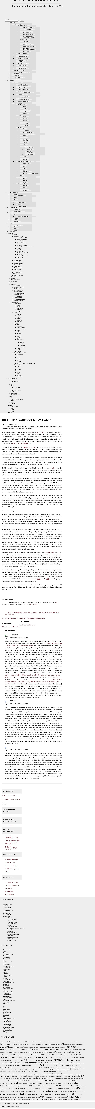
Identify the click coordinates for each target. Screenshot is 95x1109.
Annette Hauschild (28, 27)
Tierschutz (26, 96)
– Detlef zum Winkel (11, 922)
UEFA (16, 1094)
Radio (15, 220)
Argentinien (26, 190)
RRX (14, 618)
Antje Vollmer (53, 1044)
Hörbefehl (6, 981)
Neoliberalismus (30, 1080)
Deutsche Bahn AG (59, 1055)
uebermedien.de (10, 1094)
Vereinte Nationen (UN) (10, 1097)
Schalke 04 (27, 1088)
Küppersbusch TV (27, 44)
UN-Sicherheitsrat (51, 1094)
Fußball (12, 232)
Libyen (1, 1078)
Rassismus (2, 1086)
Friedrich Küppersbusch (12, 1066)
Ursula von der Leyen (63, 1094)
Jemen (24, 170)
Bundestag (15, 1052)
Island (29, 151)
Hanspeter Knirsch (28, 36)
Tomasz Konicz (82, 1091)
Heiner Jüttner (22, 60)
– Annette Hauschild (11, 919)
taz (49, 1091)
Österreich (26, 139)
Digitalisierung (22, 1057)
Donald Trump (41, 1057)
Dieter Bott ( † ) (27, 31)
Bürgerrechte (26, 612)
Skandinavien (26, 146)
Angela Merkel (6, 1044)
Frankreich (26, 130)
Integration (6, 985)
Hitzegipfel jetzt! (9, 894)
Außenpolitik (22, 84)
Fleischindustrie (27, 92)
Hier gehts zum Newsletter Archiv (11, 799)
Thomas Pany (71, 1091)
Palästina (50, 1083)
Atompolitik (6, 955)
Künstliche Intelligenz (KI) (68, 1076)
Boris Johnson (38, 1049)
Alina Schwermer (56, 1042)
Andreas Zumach (23, 53)
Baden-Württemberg (45, 1047)
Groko (41, 1068)
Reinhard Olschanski (29, 49)
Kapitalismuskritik (8, 988)
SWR (28, 1091)
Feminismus (64, 1060)
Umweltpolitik (22, 94)
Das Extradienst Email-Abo (9, 796)
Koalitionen (30, 1076)
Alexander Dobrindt (49, 1042)
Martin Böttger (22, 63)
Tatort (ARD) (45, 1091)
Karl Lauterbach (80, 1074)
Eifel (19, 204)
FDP (60, 1060)
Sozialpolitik (6, 1014)
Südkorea (25, 111)
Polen (24, 128)
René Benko (35, 1086)
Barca (55, 1047)
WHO (52, 1097)
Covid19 (13, 1055)
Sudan (24, 122)
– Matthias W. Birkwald (12, 934)
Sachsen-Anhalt (9, 891)
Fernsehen (72, 1060)
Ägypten (25, 116)
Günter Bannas (80, 1068)
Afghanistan (26, 163)
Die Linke (11, 1058)
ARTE (7, 1047)
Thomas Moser (64, 1091)
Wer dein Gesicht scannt (11, 882)
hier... (56, 602)
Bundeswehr (41, 1052)
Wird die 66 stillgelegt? (11, 859)
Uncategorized (7, 1021)
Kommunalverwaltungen (42, 1076)
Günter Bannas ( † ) (28, 34)
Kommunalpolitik (23, 89)
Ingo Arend (21, 62)
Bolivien (25, 189)
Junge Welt (51, 1074)
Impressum (17, 79)
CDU (55, 1052)
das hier (53, 468)
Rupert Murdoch (66, 1086)
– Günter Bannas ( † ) (11, 925)
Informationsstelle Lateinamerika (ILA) (12, 1072)
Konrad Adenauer (51, 1076)
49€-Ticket (5, 618)
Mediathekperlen (18, 211)
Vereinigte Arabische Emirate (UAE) (26, 363)
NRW (15, 201)
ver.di (76, 1094)
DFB (72, 1055)
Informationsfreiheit (8, 982)
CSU (29, 1055)
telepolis (55, 1091)
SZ (34, 1091)
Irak (24, 166)
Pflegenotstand (62, 1083)
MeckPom (8, 846)
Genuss (12, 223)
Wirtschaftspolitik (23, 101)
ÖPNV (72, 1099)
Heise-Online (24, 1070)
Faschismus (50, 1060)
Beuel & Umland (14, 192)
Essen (22, 1060)
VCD (38, 579)
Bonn (15, 197)
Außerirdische (7, 958)
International (18, 103)
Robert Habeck (43, 1086)
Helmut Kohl (32, 1069)
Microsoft (71, 1078)
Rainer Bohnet (22, 65)
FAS (47, 1060)
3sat (21, 1042)
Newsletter (6, 1002)
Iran (24, 165)
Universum (6, 1023)
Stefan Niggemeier (4, 1091)
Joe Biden (13, 1074)
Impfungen (71, 1069)
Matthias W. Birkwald (29, 46)
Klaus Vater (26, 43)
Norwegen (30, 153)
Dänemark (30, 147)
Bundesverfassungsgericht (31, 1052)
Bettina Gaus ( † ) (23, 55)
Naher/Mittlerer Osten (9, 1000)
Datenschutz (17, 75)
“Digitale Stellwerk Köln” (36, 432)
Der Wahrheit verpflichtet (12, 869)
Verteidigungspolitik (24, 99)
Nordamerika (22, 177)
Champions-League (62, 1052)
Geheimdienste (66, 1066)
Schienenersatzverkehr (21, 618)
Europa (20, 127)
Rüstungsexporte (82, 1086)
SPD (77, 1088)
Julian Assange (32, 1074)
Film (15, 226)
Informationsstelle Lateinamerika (25, 247)
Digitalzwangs (49, 552)
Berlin (69, 1047)
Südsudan (25, 125)
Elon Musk (69, 1057)
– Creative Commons (11, 920)
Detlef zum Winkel (28, 29)
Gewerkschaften (15, 1068)
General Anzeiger (76, 1065)
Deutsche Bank (68, 1055)
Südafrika (25, 123)
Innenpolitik (21, 87)
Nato (20, 1081)
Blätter (25, 1049)
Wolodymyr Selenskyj (33, 1099)
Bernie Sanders (15, 1049)
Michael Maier (66, 1078)
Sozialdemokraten (64, 1089)
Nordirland (30, 134)
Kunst (15, 228)
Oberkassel (21, 195)
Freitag (73, 1063)
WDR (42, 1097)
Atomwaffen (21, 1047)
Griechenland (36, 1068)
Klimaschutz (14, 1076)
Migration (76, 1078)
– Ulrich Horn (9, 938)
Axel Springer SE (37, 1047)
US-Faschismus (7, 1024)
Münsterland (22, 206)
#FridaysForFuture (3, 1042)
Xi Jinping (53, 1099)
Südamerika (21, 183)
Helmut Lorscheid (23, 58)
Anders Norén (10, 1106)
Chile (24, 187)
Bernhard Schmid (10, 1049)
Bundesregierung (10, 1052)
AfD (23, 1042)
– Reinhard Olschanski (12, 937)
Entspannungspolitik (5, 1060)
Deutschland (17, 82)
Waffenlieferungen (32, 1097)
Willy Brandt (57, 1097)
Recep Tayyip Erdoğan (13, 1086)
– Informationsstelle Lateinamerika (15, 928)
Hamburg (2, 1069)
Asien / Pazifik (22, 104)
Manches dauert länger (11, 865)
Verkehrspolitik (22, 98)
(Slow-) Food (17, 225)
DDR (42, 1055)
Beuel (15, 194)
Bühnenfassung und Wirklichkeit (11, 625)
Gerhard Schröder (5, 1068)
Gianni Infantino (23, 1068)
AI (37, 1042)
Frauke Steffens (67, 1063)
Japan (24, 108)
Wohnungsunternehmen (5, 1099)
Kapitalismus (74, 1074)
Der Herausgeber (18, 77)
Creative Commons (8, 966)
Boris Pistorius (43, 1049)
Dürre (61, 1057)
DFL (75, 1055)
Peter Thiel (57, 1083)
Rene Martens (24, 1086)
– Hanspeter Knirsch (11, 926)
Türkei (24, 156)
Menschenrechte (56, 1078)
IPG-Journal (26, 1071)
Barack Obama (51, 1047)
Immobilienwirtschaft (62, 1070)
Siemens (30, 618)
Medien (12, 213)
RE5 (11, 618)
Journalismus (26, 1074)
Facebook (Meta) (39, 1060)
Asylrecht (11, 1047)
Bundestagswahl (21, 1052)
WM (80, 1097)
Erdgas (11, 1060)
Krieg (55, 1076)
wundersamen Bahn (30, 447)
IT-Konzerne (46, 1072)
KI (10, 1076)
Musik (15, 230)
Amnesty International (67, 1042)
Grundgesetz (70, 1068)
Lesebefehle (13, 207)
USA (24, 178)
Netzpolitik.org (38, 1081)
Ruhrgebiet (21, 202)
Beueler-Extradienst (10, 1103)
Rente (30, 1086)
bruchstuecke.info (80, 1049)
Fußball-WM (56, 1066)
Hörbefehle (17, 209)
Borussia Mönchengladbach (55, 1049)
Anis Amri (15, 1044)
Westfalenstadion (48, 1097)
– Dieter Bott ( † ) (11, 923)
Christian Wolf (22, 56)
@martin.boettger (33, 604)
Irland (24, 135)
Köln (15, 199)
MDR (30, 1078)
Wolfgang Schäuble (24, 1099)
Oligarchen (20, 1083)
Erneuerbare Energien (16, 1060)
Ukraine (25, 158)
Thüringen (77, 1091)
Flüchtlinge (18, 1063)
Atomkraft (15, 1047)
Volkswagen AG (20, 1097)
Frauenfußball (61, 1063)
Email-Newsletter (19, 70)
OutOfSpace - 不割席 (11, 848)
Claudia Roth (7, 1055)
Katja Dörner (7, 1076)
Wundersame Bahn (40, 618)
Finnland (29, 149)
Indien (76, 1070)
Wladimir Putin (73, 1097)
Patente (54, 1083)
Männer (7, 872)
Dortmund (53, 1057)
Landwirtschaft (23, 91)
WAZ (39, 1097)
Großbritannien (27, 132)
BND (28, 1049)
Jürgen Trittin (68, 1074)
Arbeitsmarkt (58, 1044)
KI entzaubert (8, 888)
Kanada (25, 180)
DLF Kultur (32, 1057)
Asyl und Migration (8, 954)
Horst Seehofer (51, 1069)
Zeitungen (17, 221)
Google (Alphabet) (29, 1068)
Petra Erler (26, 48)
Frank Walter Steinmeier (54, 1063)
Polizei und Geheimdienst (12, 885)
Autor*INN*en (17, 24)
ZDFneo (60, 1099)
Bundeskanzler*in (3, 1052)
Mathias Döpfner (26, 1078)
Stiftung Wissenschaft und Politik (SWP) (17, 1091)
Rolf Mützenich (51, 1086)
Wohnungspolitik (7, 1030)
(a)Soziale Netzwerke (15, 1042)
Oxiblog (46, 1083)
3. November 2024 (7, 424)
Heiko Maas (16, 1069)
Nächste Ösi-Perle (10, 862)
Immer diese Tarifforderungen (21, 443)
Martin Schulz (19, 1078)
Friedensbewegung (80, 1063)
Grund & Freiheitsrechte (60, 1068)
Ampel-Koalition (74, 1042)
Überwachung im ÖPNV (11, 837)
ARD (63, 1044)
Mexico (25, 182)
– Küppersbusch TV (11, 932)
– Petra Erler (9, 935)
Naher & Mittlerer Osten (25, 161)
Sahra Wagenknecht (11, 1088)
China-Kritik (8, 849)
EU (25, 1060)
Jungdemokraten (40, 1074)
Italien (24, 137)
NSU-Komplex (75, 1080)
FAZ (56, 1060)
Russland (25, 141)
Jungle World (60, 1074)
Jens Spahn (7, 1074)
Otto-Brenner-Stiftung (28, 1083)
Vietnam (25, 113)
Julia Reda (25, 41)
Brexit (73, 1049)
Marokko (25, 120)
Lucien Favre (6, 1078)
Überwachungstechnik (9, 1018)
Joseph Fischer (20, 1074)
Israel (24, 168)
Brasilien (25, 185)
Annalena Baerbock (24, 1044)
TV (14, 214)
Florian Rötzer (9, 1063)
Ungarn (25, 159)
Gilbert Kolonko (27, 32)
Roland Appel (22, 67)
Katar (1, 1076)
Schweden (30, 154)
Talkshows (41, 1091)
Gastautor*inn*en (23, 25)
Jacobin (58, 1072)
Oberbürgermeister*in (4, 1083)
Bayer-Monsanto (60, 1047)
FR (39, 1063)
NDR (23, 1081)
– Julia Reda (9, 929)
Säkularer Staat (7, 1012)
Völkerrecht (25, 1097)
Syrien (31, 1091)
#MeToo (9, 1042)
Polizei (70, 1083)
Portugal (73, 1083)
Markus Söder (12, 1078)
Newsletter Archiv (23, 72)
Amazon (61, 1042)
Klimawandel (23, 1076)
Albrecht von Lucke (41, 1042)
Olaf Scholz (14, 1083)
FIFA (79, 1060)
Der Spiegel (48, 1055)
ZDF (57, 1099)
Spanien (25, 144)
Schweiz (25, 142)
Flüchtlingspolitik (30, 1063)
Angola (25, 118)
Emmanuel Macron (78, 1058)
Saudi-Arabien (27, 171)
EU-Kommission (30, 1060)
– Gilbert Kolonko (11, 940)
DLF (27, 1057)
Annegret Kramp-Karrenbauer (37, 1044)
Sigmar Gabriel (48, 1088)
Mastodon (17, 74)
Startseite (12, 22)
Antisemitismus (47, 1044)
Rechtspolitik (6, 1009)
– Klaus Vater (9, 931)
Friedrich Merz (26, 1066)
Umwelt (46, 1094)
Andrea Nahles (81, 1042)
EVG (47, 579)
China (24, 106)
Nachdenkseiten (13, 1080)
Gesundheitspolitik (23, 86)
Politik (12, 80)
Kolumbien (36, 1076)
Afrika (20, 115)
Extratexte (6, 973)
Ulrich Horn (26, 51)
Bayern (64, 1047)
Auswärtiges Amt (29, 1047)
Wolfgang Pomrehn (15, 1099)
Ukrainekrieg (32, 1094)
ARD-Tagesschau (69, 1044)
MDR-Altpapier (36, 1078)
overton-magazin (39, 1083)
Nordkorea (26, 110)
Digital (16, 218)
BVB (46, 1052)
